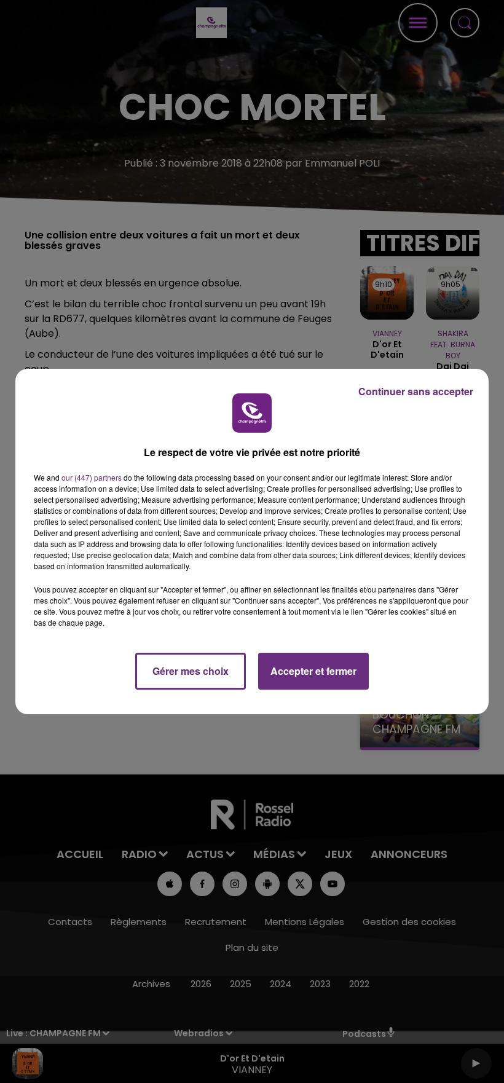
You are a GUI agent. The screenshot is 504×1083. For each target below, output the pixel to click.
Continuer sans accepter (415, 391)
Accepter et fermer (313, 671)
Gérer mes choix (190, 671)
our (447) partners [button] (91, 477)
